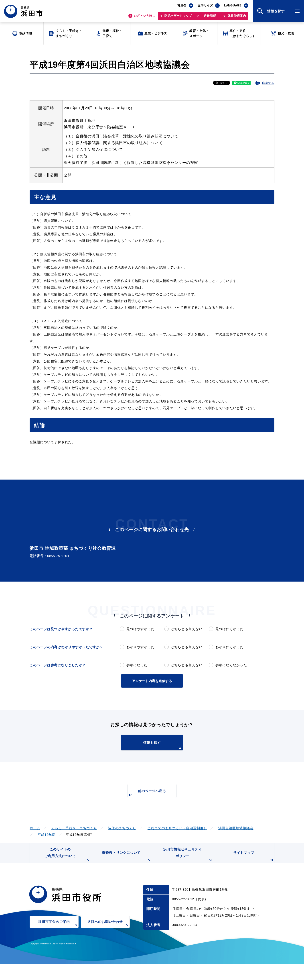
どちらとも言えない (186, 629)
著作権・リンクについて (121, 852)
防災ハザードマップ (178, 15)
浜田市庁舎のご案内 (54, 921)
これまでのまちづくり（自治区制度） (177, 828)
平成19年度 (47, 835)
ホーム (35, 828)
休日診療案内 (237, 15)
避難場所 (210, 15)
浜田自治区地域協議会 (235, 828)
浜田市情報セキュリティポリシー (182, 852)
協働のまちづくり (122, 828)
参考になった (136, 665)
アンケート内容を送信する (152, 681)
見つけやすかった (140, 629)
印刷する (268, 83)
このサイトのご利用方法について (60, 852)
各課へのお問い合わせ (105, 921)
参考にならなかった (231, 665)
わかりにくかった (229, 647)
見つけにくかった (229, 629)
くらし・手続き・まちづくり (74, 828)
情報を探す (152, 742)
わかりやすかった (140, 647)
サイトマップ (243, 852)
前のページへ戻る (152, 791)
